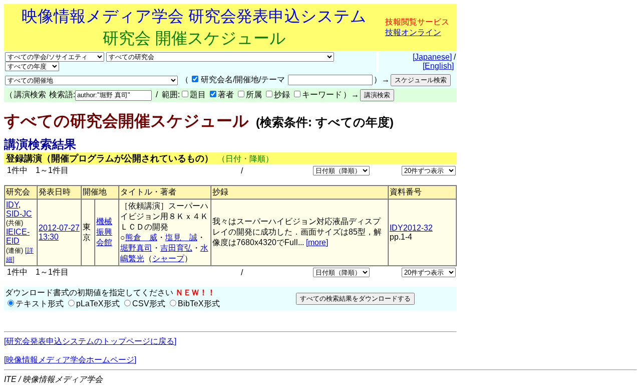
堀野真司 (136, 248)
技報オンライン (413, 32)
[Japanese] (432, 57)
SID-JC (19, 214)
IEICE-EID (18, 236)
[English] (438, 66)
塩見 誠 (181, 237)
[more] (317, 242)
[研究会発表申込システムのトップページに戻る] (90, 341)
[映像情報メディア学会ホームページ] (70, 359)
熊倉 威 (141, 237)
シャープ (168, 258)
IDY (12, 205)
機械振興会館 (104, 232)
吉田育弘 (176, 248)
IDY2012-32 (411, 228)
